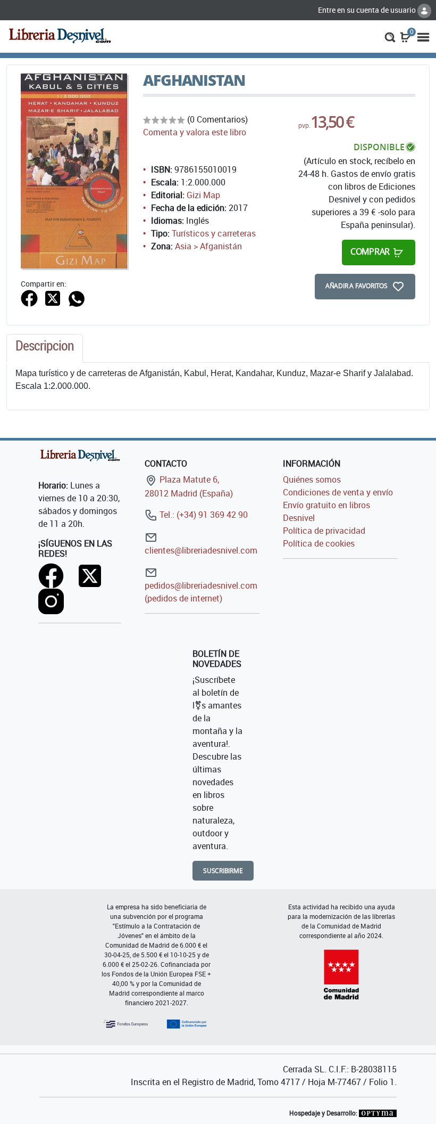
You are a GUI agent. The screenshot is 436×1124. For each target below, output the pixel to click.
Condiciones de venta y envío (338, 492)
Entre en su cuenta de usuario (367, 10)
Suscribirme (223, 870)
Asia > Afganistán (208, 246)
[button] (390, 36)
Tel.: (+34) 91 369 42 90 (202, 514)
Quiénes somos (312, 479)
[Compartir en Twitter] (52, 297)
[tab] (44, 348)
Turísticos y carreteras (214, 233)
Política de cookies (319, 543)
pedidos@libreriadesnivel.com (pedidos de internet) (201, 592)
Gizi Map (203, 195)
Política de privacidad (324, 530)
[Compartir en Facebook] (29, 297)
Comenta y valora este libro (194, 132)
